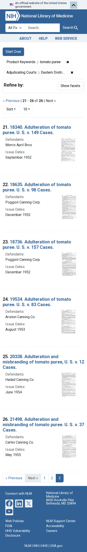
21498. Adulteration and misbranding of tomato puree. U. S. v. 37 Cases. (43, 425)
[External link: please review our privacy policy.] (9, 503)
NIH (36, 546)
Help (43, 38)
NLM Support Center (61, 521)
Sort (9, 109)
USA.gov (56, 546)
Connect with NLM (18, 494)
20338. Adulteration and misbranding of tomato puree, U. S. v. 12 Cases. (43, 362)
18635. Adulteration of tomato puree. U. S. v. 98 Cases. (37, 187)
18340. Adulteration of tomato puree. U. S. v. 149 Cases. (37, 130)
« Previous (11, 101)
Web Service (66, 38)
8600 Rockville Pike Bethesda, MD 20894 (61, 502)
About (25, 38)
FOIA (8, 526)
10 (28, 109)
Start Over (13, 52)
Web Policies (14, 521)
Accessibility (55, 526)
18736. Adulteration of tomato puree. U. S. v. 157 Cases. (37, 244)
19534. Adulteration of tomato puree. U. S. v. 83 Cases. (37, 302)
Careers (51, 531)
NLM (28, 546)
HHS (44, 546)
